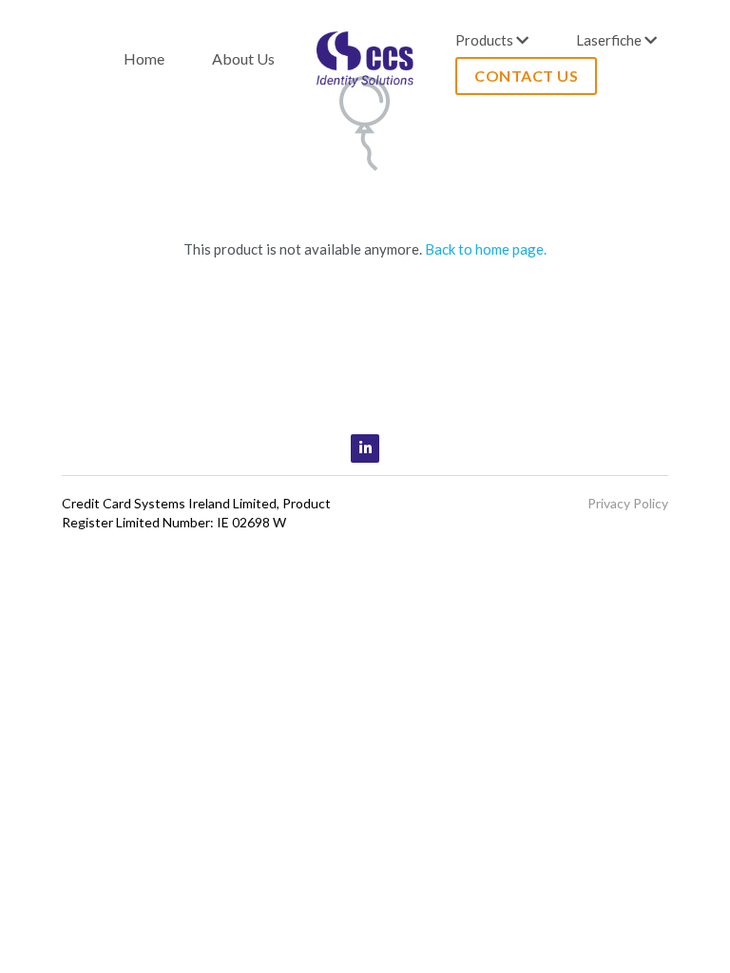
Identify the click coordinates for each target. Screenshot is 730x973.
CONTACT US (526, 76)
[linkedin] (365, 448)
